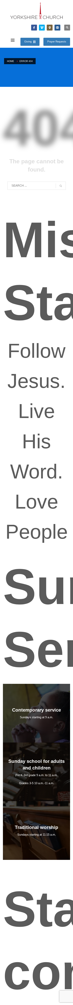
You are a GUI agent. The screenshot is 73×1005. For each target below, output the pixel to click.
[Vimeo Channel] (42, 28)
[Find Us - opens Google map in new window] (50, 28)
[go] (61, 186)
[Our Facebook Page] (34, 28)
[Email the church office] (57, 28)
